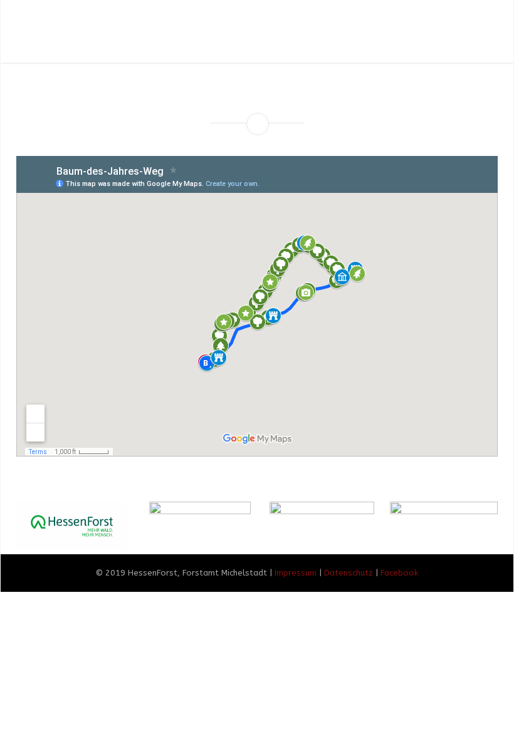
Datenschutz (348, 572)
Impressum (296, 572)
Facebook (399, 572)
